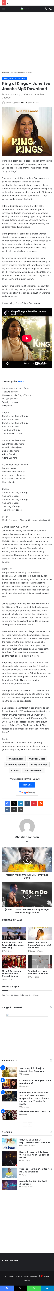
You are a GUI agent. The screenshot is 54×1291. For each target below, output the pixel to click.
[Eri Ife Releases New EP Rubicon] (9, 1115)
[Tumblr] (27, 803)
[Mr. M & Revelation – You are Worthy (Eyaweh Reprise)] (14, 961)
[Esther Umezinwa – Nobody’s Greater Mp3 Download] (40, 933)
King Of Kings (39, 764)
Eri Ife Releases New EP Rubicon (34, 1111)
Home (6, 72)
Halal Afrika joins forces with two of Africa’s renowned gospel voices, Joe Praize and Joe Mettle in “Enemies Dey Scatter (34, 1098)
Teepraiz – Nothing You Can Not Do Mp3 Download (35, 1170)
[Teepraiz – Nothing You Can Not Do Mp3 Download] (9, 1173)
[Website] (27, 841)
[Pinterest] (34, 803)
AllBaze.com (16, 758)
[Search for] (50, 10)
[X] (14, 803)
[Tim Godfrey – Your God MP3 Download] (40, 961)
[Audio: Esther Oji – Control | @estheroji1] (9, 1185)
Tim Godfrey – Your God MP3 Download (38, 972)
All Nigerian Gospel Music (22, 72)
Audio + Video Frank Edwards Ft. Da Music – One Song (13, 945)
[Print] (20, 809)
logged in (18, 995)
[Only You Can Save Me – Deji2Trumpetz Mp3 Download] (9, 1143)
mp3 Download (34, 770)
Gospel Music (37, 758)
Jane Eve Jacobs (16, 764)
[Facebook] (7, 803)
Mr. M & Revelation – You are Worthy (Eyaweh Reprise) (12, 974)
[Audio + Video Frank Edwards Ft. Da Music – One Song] (14, 933)
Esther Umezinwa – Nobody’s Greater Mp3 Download (39, 945)
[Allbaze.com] (27, 9)
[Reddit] (40, 803)
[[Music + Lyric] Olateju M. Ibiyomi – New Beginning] (9, 1072)
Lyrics (15, 770)
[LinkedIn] (20, 803)
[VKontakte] (7, 809)
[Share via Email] (14, 809)
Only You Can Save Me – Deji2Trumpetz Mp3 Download (34, 1141)
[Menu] (3, 10)
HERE (21, 381)
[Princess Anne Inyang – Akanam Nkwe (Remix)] (9, 1084)
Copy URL (27, 785)
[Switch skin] (45, 10)
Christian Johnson (13, 103)
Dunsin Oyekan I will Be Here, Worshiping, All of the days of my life (34, 1155)
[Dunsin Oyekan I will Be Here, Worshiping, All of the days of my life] (9, 1158)
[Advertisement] (27, 42)
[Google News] (27, 793)
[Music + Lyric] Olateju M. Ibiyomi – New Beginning (32, 1070)
